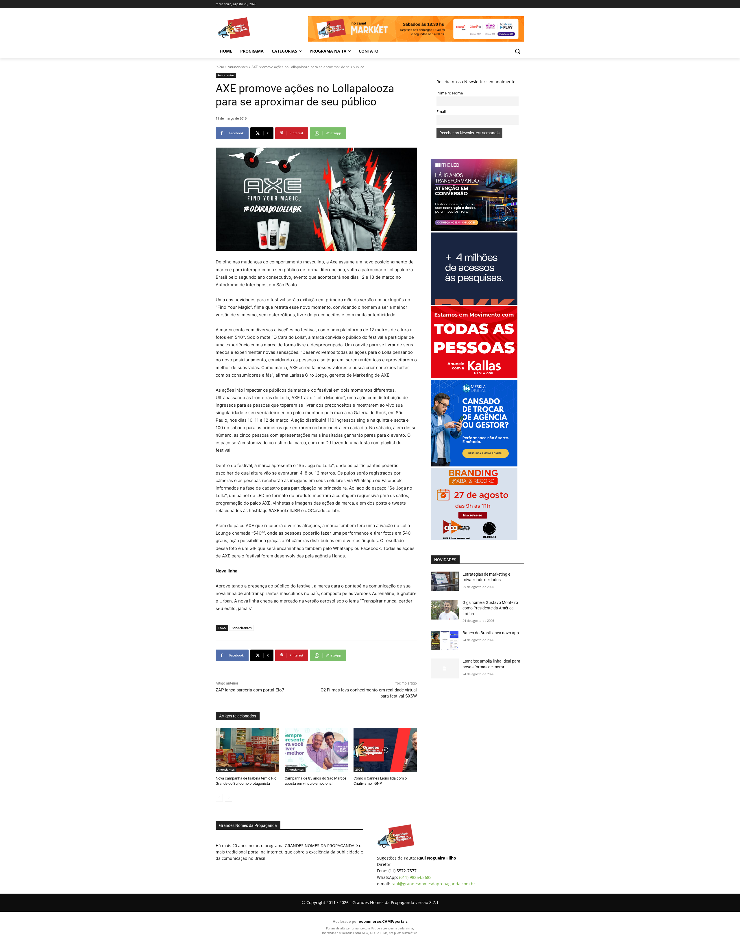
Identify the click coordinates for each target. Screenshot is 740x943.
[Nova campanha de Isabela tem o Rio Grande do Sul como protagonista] (247, 750)
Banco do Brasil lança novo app (491, 632)
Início (220, 66)
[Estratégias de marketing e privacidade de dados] (445, 581)
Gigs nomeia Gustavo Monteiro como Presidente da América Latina (490, 608)
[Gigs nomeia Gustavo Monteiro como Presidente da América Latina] (445, 610)
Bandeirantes (241, 628)
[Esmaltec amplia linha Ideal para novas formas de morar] (445, 668)
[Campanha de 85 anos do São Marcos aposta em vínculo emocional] (316, 750)
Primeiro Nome (449, 93)
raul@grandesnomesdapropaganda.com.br (433, 883)
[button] (517, 51)
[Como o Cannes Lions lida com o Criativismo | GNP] (385, 750)
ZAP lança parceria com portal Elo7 (250, 690)
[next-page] (228, 797)
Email (441, 111)
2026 (358, 769)
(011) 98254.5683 (415, 877)
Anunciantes (238, 66)
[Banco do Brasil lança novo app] (445, 640)
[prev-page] (219, 797)
